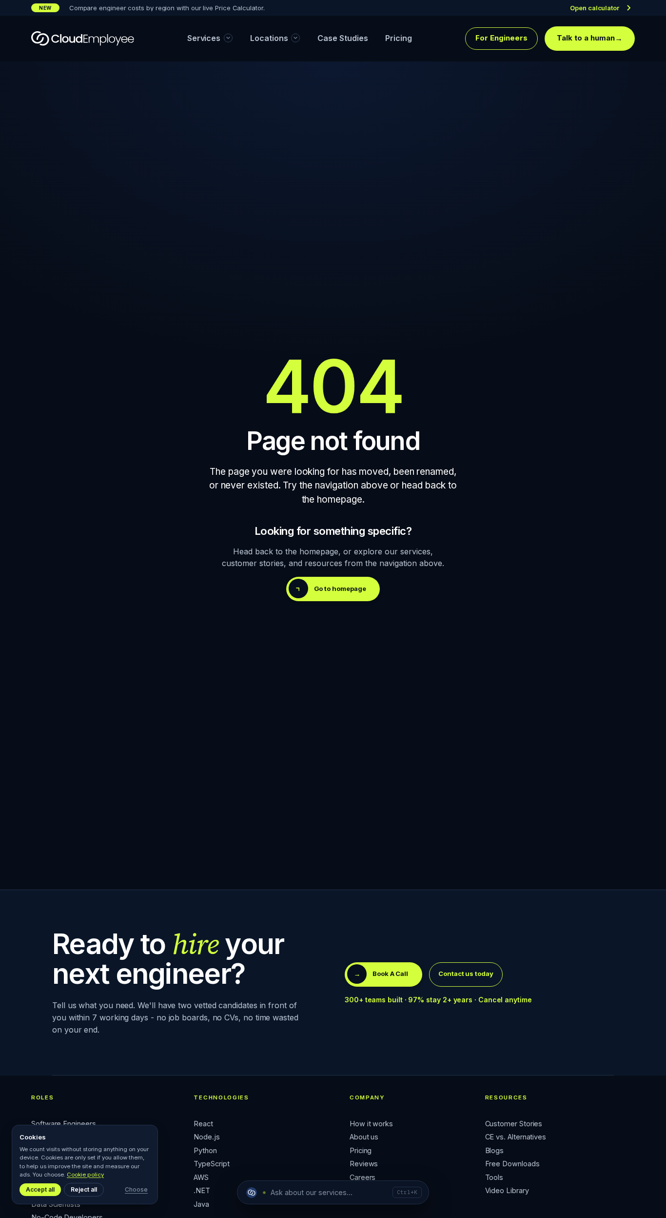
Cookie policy (85, 1174)
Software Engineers (63, 1124)
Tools (494, 1177)
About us (364, 1137)
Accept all (40, 1189)
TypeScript (211, 1164)
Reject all (84, 1189)
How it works (371, 1124)
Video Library (507, 1191)
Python (205, 1151)
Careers (362, 1177)
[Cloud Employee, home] (82, 38)
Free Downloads (512, 1164)
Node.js (206, 1137)
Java (201, 1204)
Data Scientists (55, 1204)
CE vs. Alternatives (515, 1137)
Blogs (494, 1151)
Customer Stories (514, 1124)
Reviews (364, 1164)
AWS (201, 1177)
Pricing (361, 1151)
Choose (136, 1189)
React (203, 1124)
